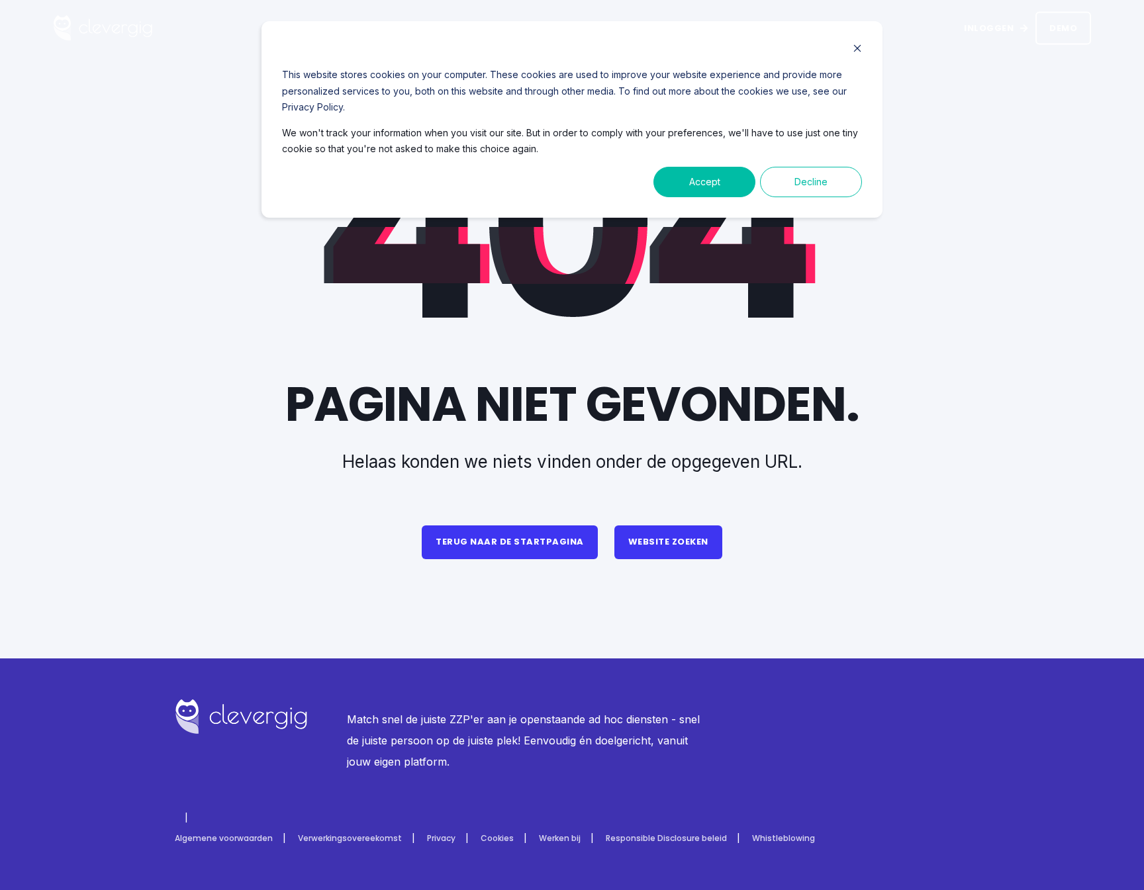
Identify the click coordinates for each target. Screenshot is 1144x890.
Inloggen (989, 27)
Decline (811, 181)
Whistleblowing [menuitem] (783, 838)
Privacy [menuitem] (441, 838)
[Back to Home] (102, 33)
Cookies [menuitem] (497, 838)
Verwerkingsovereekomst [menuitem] (350, 838)
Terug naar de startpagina (510, 541)
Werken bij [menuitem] (560, 838)
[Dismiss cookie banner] (857, 50)
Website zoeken (668, 541)
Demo (1063, 27)
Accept (704, 181)
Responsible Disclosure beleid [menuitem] (666, 838)
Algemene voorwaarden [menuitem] (224, 838)
